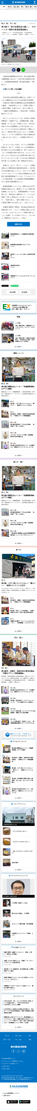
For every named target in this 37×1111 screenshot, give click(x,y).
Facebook (13, 1051)
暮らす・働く (29, 6)
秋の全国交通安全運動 (18, 32)
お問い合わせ (6, 1066)
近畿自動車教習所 (28, 32)
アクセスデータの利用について (11, 1063)
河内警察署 (14, 34)
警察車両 (21, 34)
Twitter (18, 1051)
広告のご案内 (6, 1068)
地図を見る (18, 224)
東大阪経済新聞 (18, 2)
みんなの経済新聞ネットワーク (18, 1086)
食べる (10, 6)
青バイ (8, 34)
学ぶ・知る (13, 23)
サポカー (32, 34)
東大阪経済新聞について (9, 1058)
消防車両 (27, 34)
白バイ (4, 34)
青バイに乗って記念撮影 (13, 89)
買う (22, 6)
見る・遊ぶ (16, 6)
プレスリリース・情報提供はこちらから (13, 1061)
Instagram (24, 1051)
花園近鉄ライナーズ (7, 32)
